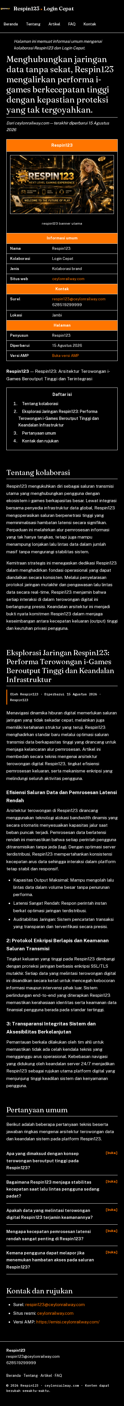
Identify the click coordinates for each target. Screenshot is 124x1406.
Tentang (33, 24)
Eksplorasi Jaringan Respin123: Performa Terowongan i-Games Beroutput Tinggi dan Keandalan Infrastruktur (58, 418)
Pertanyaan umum (39, 433)
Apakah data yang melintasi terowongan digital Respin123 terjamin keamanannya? (49, 1214)
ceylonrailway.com (68, 279)
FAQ (72, 24)
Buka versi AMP (65, 355)
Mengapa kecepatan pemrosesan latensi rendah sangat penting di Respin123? (48, 1235)
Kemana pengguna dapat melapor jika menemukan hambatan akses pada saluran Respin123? (50, 1259)
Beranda (11, 24)
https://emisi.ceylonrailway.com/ (67, 1321)
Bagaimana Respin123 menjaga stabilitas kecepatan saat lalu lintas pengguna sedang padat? (52, 1189)
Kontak (90, 24)
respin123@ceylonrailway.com (79, 299)
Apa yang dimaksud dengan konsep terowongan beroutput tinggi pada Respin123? (42, 1160)
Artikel (54, 24)
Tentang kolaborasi (40, 403)
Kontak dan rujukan (40, 441)
